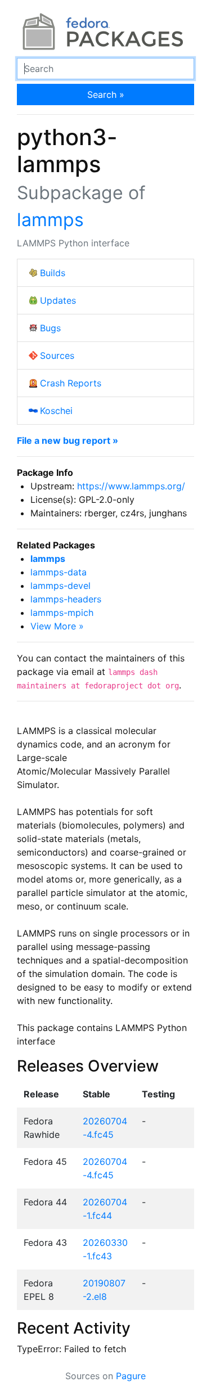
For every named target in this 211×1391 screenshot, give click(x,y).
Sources (57, 355)
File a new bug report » (67, 440)
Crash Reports (70, 383)
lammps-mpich (61, 612)
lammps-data (58, 572)
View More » (57, 626)
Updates (58, 300)
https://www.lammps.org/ (131, 486)
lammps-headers (65, 599)
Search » (105, 94)
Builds (52, 272)
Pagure (131, 1375)
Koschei (56, 410)
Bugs (50, 328)
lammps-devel (60, 585)
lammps (50, 220)
